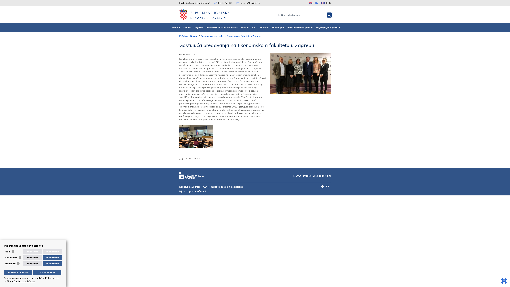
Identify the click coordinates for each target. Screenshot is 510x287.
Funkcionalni (11, 257)
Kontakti (264, 27)
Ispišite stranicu (192, 158)
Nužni (7, 251)
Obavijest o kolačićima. (24, 281)
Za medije (277, 27)
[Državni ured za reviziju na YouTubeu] (327, 186)
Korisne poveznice (190, 186)
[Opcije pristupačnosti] (504, 281)
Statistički (10, 263)
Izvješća (198, 27)
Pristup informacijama (298, 27)
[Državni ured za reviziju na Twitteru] (322, 186)
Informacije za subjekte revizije (222, 27)
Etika (243, 27)
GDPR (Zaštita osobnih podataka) (223, 186)
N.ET (254, 27)
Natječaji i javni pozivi (327, 27)
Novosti (187, 27)
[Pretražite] (329, 15)
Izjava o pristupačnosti (192, 191)
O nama (174, 27)
